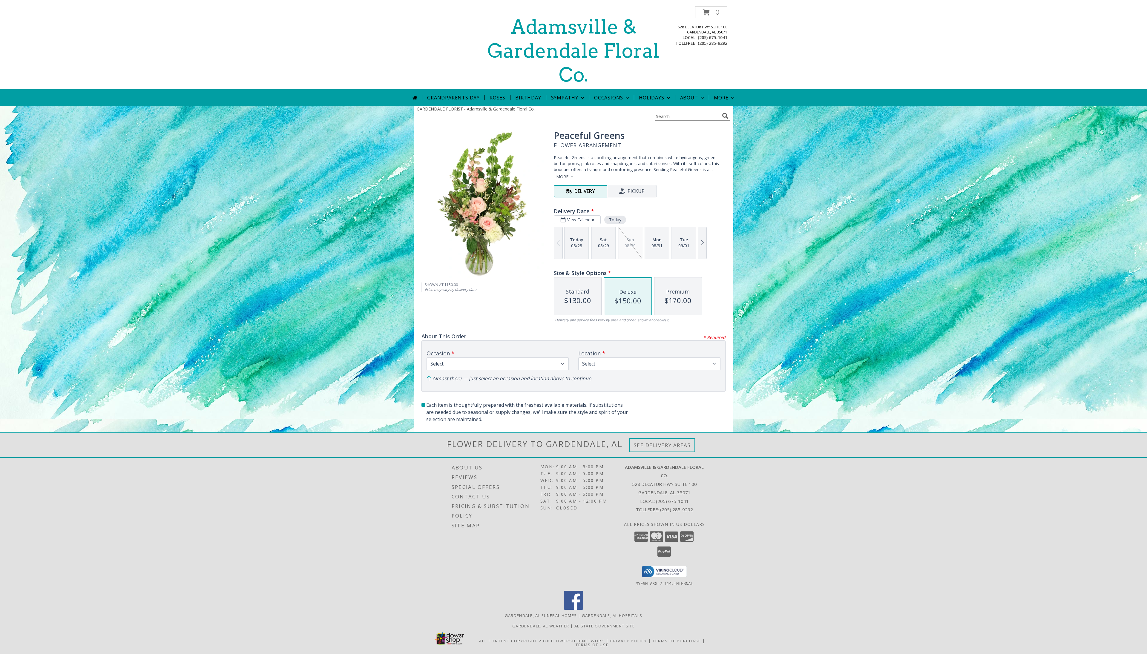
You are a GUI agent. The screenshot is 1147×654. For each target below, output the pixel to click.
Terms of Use (592, 644)
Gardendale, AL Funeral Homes (541, 615)
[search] (725, 116)
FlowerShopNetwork (578, 641)
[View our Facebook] (573, 608)
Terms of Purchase (677, 641)
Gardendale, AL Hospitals (612, 615)
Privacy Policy (628, 641)
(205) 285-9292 (712, 43)
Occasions (608, 97)
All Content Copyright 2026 (514, 641)
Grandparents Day (453, 97)
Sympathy (564, 97)
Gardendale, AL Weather (540, 626)
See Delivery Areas (662, 445)
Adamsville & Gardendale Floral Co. (573, 50)
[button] (711, 12)
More (721, 97)
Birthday (528, 97)
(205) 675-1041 (712, 37)
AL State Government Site (604, 626)
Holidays (651, 97)
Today (615, 219)
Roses (497, 97)
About (689, 97)
